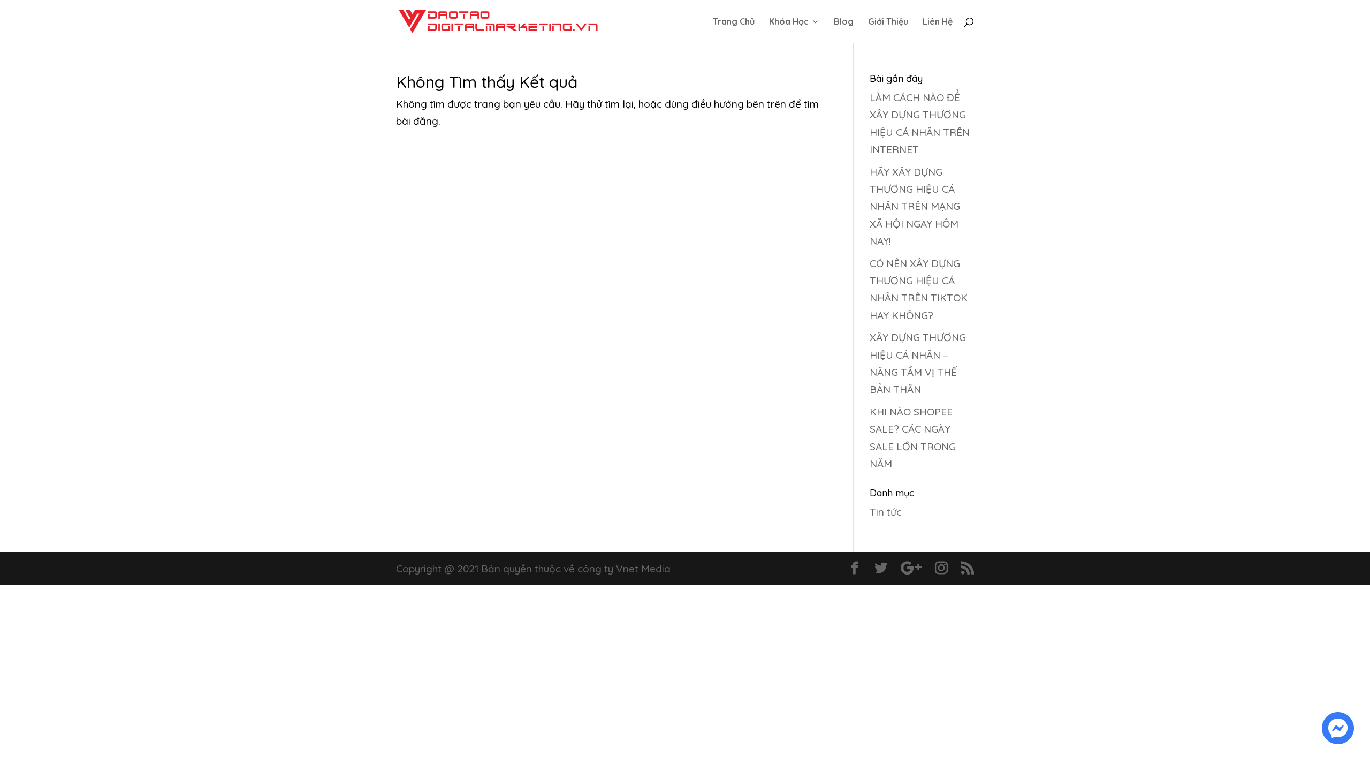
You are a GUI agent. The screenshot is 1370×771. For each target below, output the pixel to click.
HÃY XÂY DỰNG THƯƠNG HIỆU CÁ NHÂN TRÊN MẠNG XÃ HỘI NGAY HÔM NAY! (915, 206)
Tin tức (886, 511)
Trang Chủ (734, 22)
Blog (844, 22)
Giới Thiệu (888, 22)
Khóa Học (789, 22)
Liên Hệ (938, 22)
